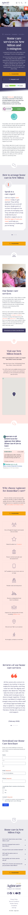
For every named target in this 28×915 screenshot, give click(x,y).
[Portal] (16, 3)
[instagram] (8, 893)
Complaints (14, 905)
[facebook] (11, 893)
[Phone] (21, 3)
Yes (6, 790)
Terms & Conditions (14, 901)
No (5, 792)
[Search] (19, 3)
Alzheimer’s (13, 318)
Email (6, 770)
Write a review (7, 466)
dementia (4, 318)
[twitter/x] (13, 893)
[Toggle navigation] (25, 3)
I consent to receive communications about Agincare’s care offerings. (14, 800)
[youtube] (16, 893)
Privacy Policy (14, 899)
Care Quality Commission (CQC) (15, 504)
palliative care (16, 614)
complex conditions (16, 315)
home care (11, 97)
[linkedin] (19, 893)
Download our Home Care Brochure (14, 330)
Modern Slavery (14, 903)
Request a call (15, 79)
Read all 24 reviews (17, 466)
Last (3, 766)
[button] (26, 8)
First (3, 760)
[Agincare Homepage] (5, 3)
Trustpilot (19, 544)
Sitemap (14, 907)
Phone (6, 778)
